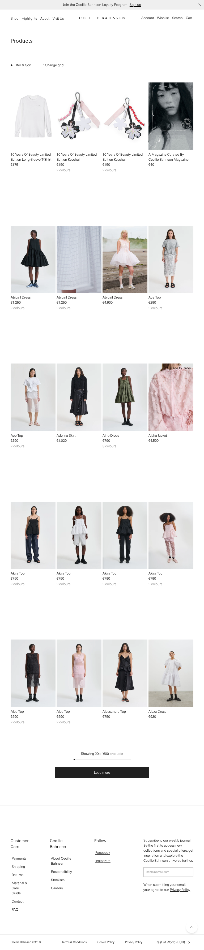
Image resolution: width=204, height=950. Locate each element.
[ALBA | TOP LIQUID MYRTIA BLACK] (33, 673)
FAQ (15, 909)
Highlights (29, 18)
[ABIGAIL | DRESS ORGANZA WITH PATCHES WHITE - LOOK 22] (125, 259)
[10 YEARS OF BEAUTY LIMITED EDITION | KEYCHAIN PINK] (79, 116)
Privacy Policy (180, 889)
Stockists (58, 879)
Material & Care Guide (19, 888)
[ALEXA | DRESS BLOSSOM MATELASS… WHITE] (170, 673)
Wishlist (163, 17)
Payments (19, 858)
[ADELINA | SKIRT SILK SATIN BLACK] (79, 397)
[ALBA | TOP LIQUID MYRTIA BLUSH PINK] (79, 673)
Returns (17, 874)
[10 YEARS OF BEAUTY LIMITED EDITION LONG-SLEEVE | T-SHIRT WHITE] (33, 116)
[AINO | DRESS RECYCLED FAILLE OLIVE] (125, 397)
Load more (102, 772)
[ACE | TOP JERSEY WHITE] (33, 397)
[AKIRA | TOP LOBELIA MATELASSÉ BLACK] (125, 535)
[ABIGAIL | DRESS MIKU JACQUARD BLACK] (33, 259)
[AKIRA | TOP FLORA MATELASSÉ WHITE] (79, 535)
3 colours (109, 446)
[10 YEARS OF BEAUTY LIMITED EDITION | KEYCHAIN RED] (125, 116)
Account (147, 17)
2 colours (63, 170)
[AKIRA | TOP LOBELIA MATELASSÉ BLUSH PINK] (170, 535)
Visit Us (58, 18)
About (44, 18)
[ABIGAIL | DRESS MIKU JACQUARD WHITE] (79, 259)
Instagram (102, 860)
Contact (18, 901)
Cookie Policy (105, 942)
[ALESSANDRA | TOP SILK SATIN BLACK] (125, 673)
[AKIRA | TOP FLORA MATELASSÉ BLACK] (33, 535)
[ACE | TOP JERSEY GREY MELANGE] (170, 259)
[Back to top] (192, 927)
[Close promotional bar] (200, 5)
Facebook (102, 852)
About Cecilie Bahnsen (61, 861)
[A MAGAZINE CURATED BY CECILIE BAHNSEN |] (170, 116)
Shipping (18, 866)
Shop (15, 18)
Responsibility (61, 871)
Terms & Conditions (74, 942)
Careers (57, 888)
